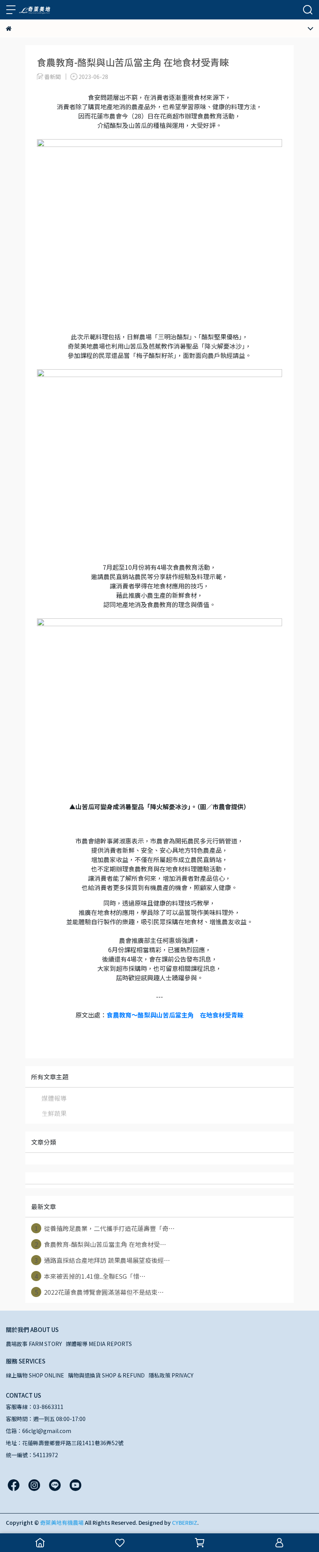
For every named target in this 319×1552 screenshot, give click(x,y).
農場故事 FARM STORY (34, 1344)
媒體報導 (54, 1098)
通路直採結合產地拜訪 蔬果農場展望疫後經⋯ (102, 1260)
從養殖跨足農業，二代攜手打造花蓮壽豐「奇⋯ (105, 1228)
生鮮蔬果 (54, 1113)
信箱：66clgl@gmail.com (38, 1431)
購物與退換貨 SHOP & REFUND (106, 1375)
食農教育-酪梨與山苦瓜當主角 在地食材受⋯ (101, 1244)
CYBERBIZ (184, 1522)
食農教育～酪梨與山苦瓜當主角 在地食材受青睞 (175, 1015)
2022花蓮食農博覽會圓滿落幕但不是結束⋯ (99, 1292)
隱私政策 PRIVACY (171, 1375)
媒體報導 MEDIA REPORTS (99, 1344)
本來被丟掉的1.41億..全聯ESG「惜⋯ (90, 1276)
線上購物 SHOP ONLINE (35, 1375)
